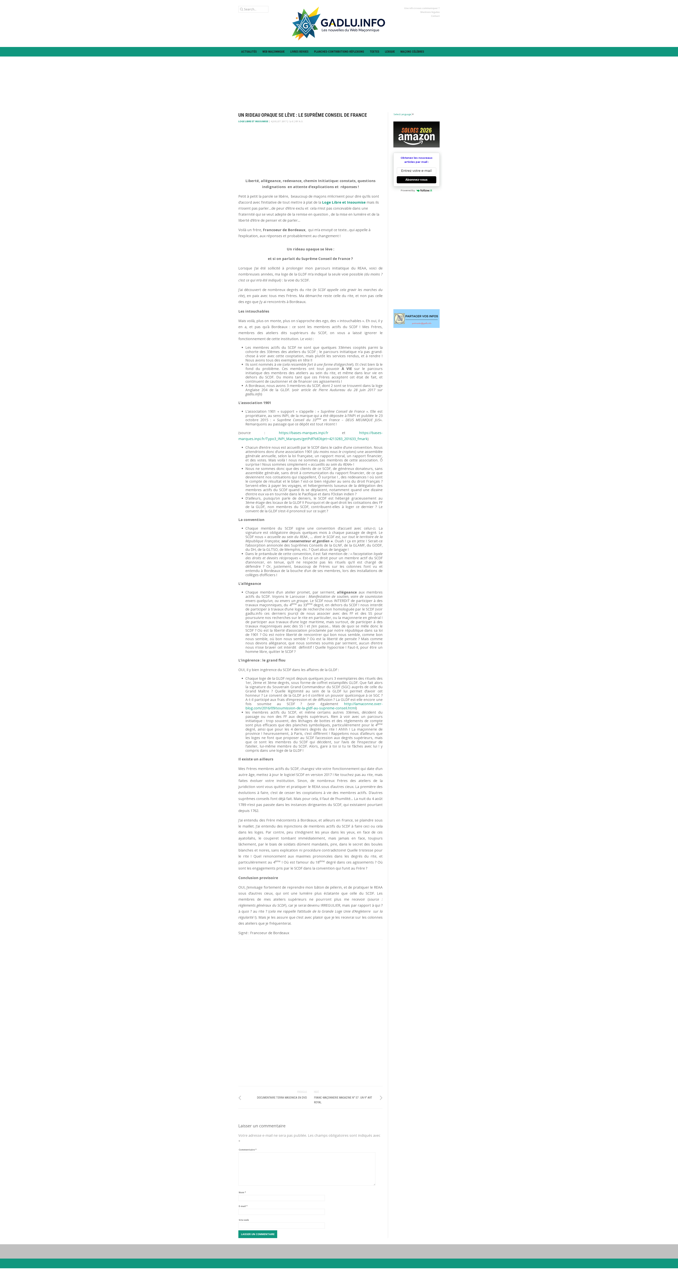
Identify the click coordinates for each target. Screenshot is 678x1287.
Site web (244, 1219)
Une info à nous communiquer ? (422, 8)
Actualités (249, 51)
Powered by (408, 190)
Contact (435, 15)
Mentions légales (430, 12)
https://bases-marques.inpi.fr (303, 432)
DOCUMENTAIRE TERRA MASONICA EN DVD (282, 1097)
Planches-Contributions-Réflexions (339, 51)
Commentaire (248, 1149)
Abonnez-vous (416, 179)
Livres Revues (299, 51)
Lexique (390, 51)
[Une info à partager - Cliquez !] (416, 318)
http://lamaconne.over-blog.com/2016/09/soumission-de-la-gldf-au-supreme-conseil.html (314, 705)
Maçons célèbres (412, 51)
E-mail (243, 1206)
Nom (242, 1192)
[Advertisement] (339, 81)
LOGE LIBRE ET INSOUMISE (253, 121)
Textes (374, 51)
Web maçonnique (273, 51)
